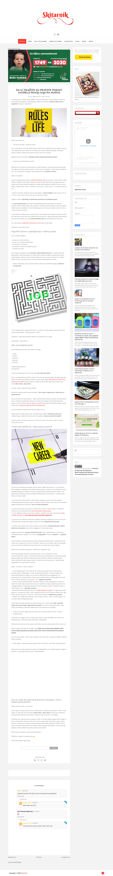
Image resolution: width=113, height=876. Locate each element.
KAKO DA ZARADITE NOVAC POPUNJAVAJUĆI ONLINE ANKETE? (85, 301)
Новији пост (12, 857)
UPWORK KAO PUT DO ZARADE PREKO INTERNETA (86, 434)
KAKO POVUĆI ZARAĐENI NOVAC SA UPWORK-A (87, 403)
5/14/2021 (36, 811)
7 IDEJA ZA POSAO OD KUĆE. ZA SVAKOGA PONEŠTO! (86, 249)
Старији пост (66, 857)
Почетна (39, 857)
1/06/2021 (35, 803)
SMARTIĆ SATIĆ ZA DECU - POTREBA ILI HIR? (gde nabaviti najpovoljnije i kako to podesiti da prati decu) (86, 336)
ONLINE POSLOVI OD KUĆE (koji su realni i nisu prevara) (86, 280)
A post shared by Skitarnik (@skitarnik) (88, 163)
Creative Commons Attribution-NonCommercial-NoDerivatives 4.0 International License (86, 471)
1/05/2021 (25, 791)
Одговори (20, 796)
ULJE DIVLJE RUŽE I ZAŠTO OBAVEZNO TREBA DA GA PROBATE (85, 371)
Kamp (19, 791)
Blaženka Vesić (27, 802)
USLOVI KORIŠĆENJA (14, 862)
